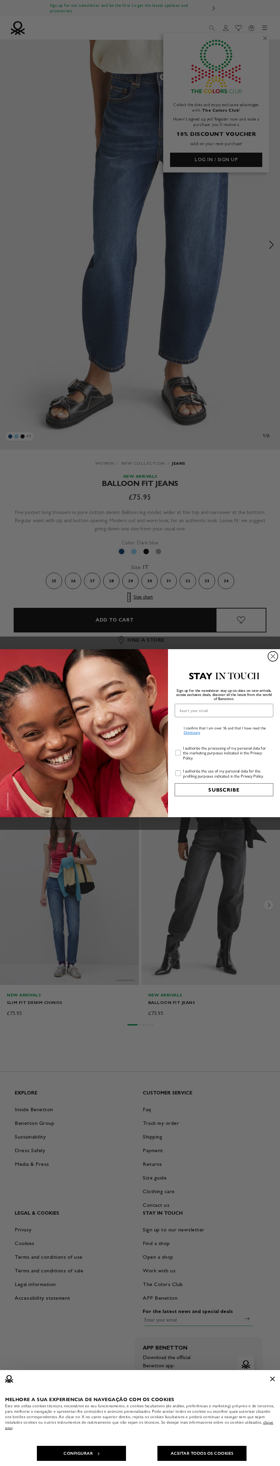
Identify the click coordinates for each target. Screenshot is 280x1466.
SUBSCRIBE (223, 789)
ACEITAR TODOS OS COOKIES (202, 1453)
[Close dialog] (273, 656)
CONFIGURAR (78, 1453)
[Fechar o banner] (272, 1379)
